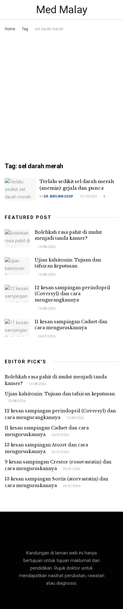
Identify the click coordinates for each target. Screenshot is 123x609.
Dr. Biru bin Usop (58, 196)
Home (10, 29)
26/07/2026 (46, 336)
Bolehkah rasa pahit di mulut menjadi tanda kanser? (68, 235)
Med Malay (61, 9)
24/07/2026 (71, 486)
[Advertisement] (61, 97)
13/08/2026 (46, 247)
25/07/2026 (60, 452)
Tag (25, 29)
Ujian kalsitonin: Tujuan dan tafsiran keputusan (68, 263)
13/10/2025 (88, 196)
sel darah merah (49, 29)
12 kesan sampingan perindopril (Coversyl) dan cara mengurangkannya (72, 294)
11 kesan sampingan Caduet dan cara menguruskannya (71, 325)
